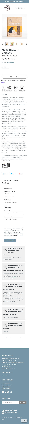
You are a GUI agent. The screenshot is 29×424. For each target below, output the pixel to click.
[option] (7, 44)
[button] (6, 59)
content (6, 237)
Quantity (4, 67)
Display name (7, 188)
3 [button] (13, 338)
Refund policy (6, 386)
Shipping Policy (6, 388)
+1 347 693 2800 (11, 360)
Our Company (6, 383)
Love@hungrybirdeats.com (16, 362)
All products (5, 376)
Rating (5, 205)
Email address (7, 199)
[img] (12, 248)
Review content (8, 216)
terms (14, 235)
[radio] (4, 207)
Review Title (7, 210)
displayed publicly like (9, 191)
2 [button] (10, 338)
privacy (18, 235)
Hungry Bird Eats (10, 417)
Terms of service (7, 385)
